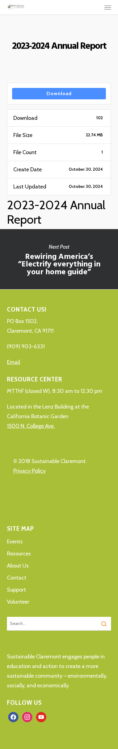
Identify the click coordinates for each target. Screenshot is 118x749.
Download (59, 93)
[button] (107, 7)
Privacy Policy (29, 471)
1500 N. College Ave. (31, 426)
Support (16, 589)
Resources (19, 553)
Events (15, 541)
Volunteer (18, 601)
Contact (16, 577)
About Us (18, 565)
